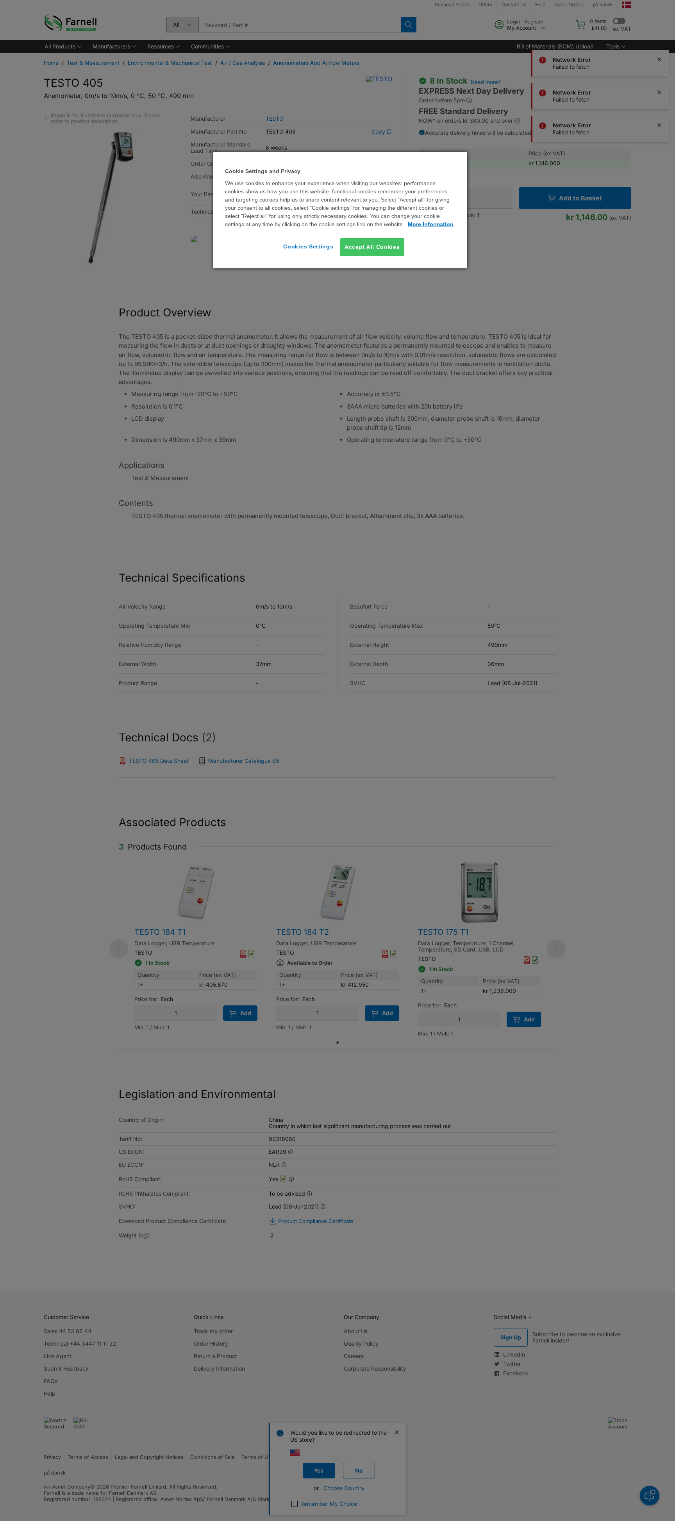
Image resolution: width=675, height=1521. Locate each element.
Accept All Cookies (372, 247)
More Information (431, 224)
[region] (340, 210)
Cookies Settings (308, 246)
